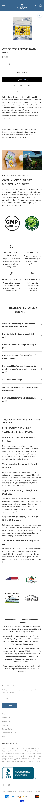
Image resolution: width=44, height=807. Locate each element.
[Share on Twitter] (12, 91)
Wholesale (6, 721)
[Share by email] (18, 91)
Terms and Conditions (10, 733)
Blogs (4, 736)
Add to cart (22, 73)
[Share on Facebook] (9, 91)
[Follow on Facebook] (3, 785)
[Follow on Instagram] (9, 785)
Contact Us (6, 718)
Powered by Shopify (33, 791)
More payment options (22, 85)
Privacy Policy (7, 729)
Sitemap (5, 725)
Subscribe (9, 705)
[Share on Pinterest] (15, 91)
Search (4, 714)
